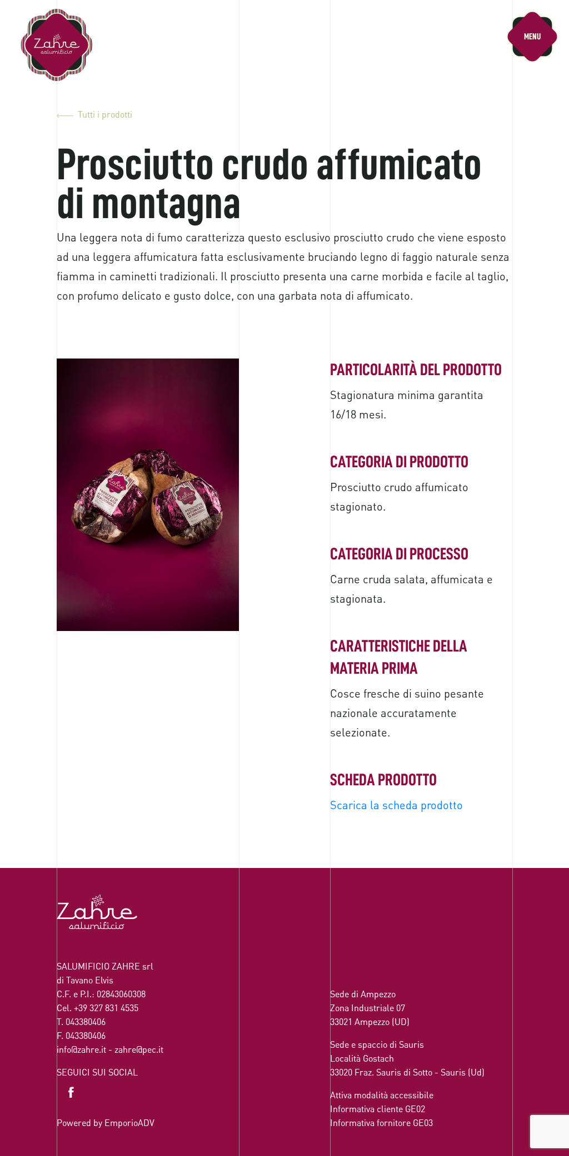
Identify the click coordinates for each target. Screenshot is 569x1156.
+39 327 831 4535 (106, 1007)
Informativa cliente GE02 (377, 1108)
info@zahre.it (81, 1049)
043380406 (86, 1021)
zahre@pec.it (138, 1049)
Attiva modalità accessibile (381, 1095)
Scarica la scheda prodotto (396, 804)
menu (532, 36)
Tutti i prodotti (105, 114)
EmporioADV (129, 1122)
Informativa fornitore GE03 (381, 1122)
